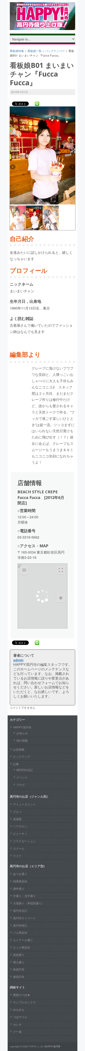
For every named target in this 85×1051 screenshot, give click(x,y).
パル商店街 (20, 933)
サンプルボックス (24, 1002)
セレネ (17, 1024)
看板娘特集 (17, 51)
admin (18, 660)
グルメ (17, 812)
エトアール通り (23, 940)
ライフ (17, 856)
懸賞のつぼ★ (21, 995)
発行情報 (22, 740)
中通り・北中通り (24, 896)
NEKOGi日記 (24, 770)
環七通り (18, 962)
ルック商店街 (21, 947)
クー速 (17, 1031)
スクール (18, 848)
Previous (13, 167)
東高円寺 (18, 977)
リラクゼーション (24, 841)
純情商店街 (20, 881)
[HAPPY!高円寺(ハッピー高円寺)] (42, 27)
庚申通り (18, 889)
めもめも (18, 1009)
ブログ (20, 785)
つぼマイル (20, 1017)
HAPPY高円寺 (22, 727)
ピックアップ (21, 757)
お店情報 (18, 749)
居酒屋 (17, 819)
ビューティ (20, 834)
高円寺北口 (20, 911)
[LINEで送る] (37, 104)
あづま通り (20, 874)
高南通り (18, 955)
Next (72, 167)
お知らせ (22, 733)
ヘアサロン (20, 826)
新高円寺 (18, 969)
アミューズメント (24, 804)
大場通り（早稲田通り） (28, 903)
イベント (22, 777)
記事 (16, 764)
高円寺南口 (20, 925)
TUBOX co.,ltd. (36, 1046)
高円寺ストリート (24, 918)
